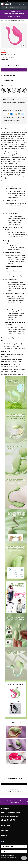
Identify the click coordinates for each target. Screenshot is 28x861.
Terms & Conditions (10, 857)
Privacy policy (3, 857)
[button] (22, 4)
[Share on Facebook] (8, 85)
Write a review (14, 784)
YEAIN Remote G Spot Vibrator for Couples (18, 20)
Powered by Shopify (10, 855)
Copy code (18, 16)
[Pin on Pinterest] (11, 85)
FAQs (16, 857)
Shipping (3, 61)
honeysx (5, 855)
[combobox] (14, 7)
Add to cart (18, 65)
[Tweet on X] (5, 85)
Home (2, 20)
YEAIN (2, 50)
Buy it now (14, 70)
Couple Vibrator (7, 20)
